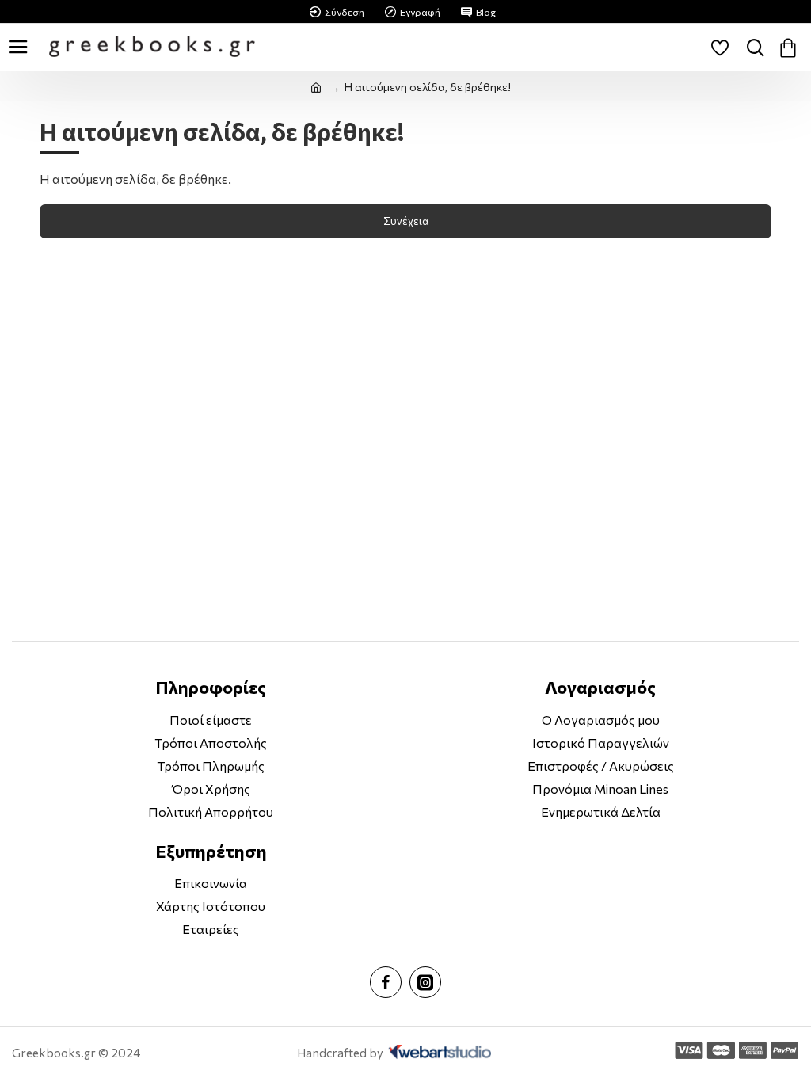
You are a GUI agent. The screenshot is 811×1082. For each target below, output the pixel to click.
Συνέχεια (405, 221)
